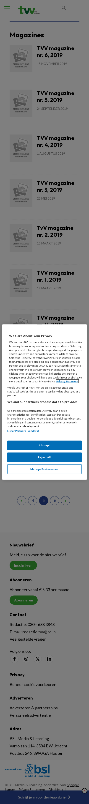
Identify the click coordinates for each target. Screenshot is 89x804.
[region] (44, 402)
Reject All (44, 457)
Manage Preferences (44, 469)
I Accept (44, 445)
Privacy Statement (67, 381)
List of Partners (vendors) (23, 430)
